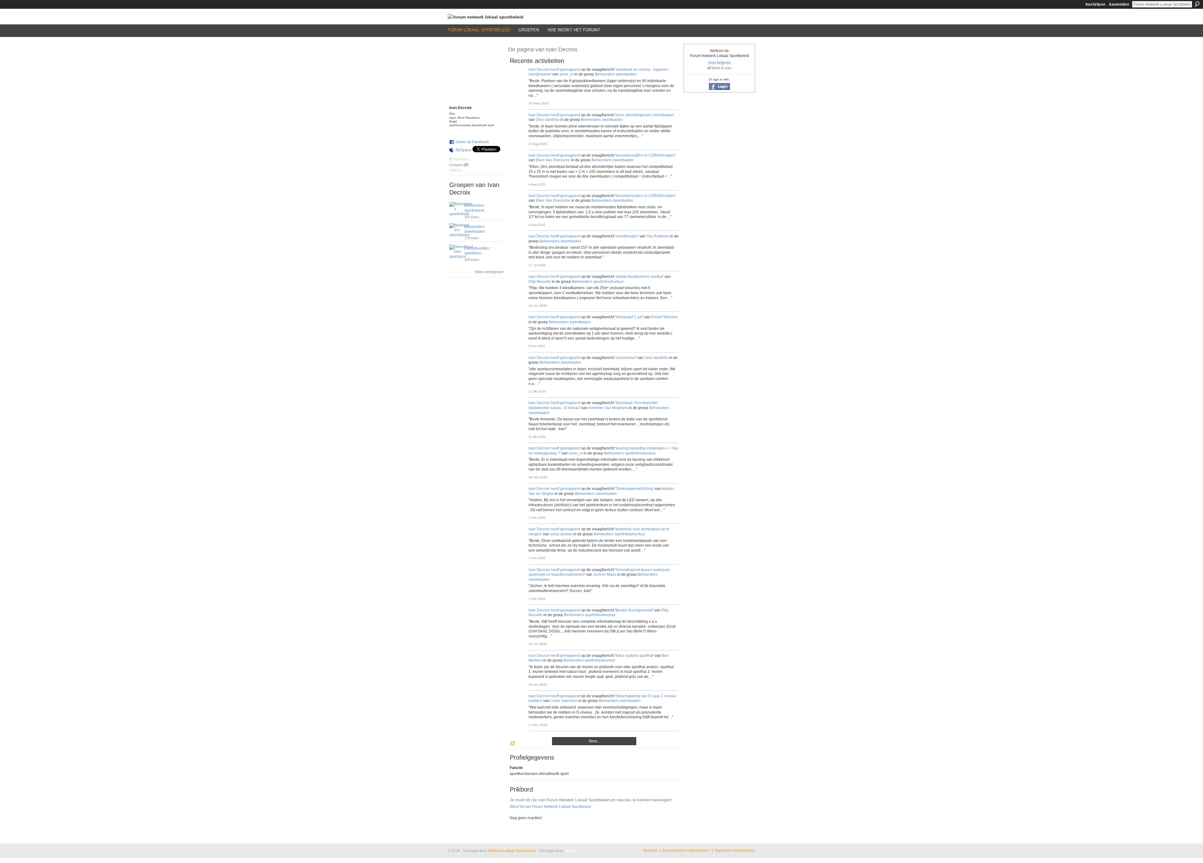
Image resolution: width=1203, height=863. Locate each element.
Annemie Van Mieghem (608, 408)
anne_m (567, 74)
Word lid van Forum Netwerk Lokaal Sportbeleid (550, 806)
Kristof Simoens (664, 317)
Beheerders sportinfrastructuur (598, 281)
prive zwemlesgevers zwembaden (645, 115)
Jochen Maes (604, 574)
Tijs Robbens (658, 236)
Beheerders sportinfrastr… (476, 208)
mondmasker (627, 236)
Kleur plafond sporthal (634, 655)
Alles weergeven (489, 272)
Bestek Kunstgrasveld (634, 610)
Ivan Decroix (539, 69)
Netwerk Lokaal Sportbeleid (511, 851)
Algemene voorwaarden (734, 850)
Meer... (594, 741)
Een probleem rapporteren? (686, 850)
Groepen (456, 165)
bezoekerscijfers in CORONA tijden (645, 155)
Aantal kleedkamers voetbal (639, 276)
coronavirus (626, 358)
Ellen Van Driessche (553, 160)
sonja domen (561, 534)
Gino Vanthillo (548, 119)
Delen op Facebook (472, 142)
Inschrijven (1095, 4)
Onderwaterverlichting (634, 488)
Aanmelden (1119, 4)
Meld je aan (721, 68)
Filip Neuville (540, 281)
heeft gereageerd (565, 69)
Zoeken (1197, 4)
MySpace (463, 150)
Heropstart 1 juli (629, 317)
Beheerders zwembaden (474, 229)
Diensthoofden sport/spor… (476, 251)
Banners (650, 850)
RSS (513, 743)
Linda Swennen (563, 701)
